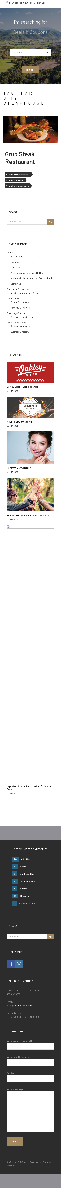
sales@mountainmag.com (19, 1005)
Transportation (24, 903)
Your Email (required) (19, 1057)
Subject (11, 1073)
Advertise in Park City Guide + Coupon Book (31, 278)
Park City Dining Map (20, 307)
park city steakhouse (19, 186)
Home (10, 252)
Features (15, 262)
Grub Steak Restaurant (20, 157)
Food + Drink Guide (20, 302)
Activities (22, 859)
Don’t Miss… (16, 267)
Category (18, 52)
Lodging (20, 888)
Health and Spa (24, 873)
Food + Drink (13, 298)
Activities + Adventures (18, 289)
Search (30, 70)
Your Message (15, 1089)
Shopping (21, 895)
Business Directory (20, 331)
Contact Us (16, 283)
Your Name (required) (19, 1040)
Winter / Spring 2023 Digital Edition (27, 272)
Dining (20, 866)
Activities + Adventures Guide (24, 293)
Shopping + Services (17, 313)
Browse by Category (20, 326)
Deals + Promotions (16, 322)
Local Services (24, 881)
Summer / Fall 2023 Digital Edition (27, 256)
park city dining (16, 180)
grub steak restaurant (19, 174)
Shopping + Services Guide (23, 317)
